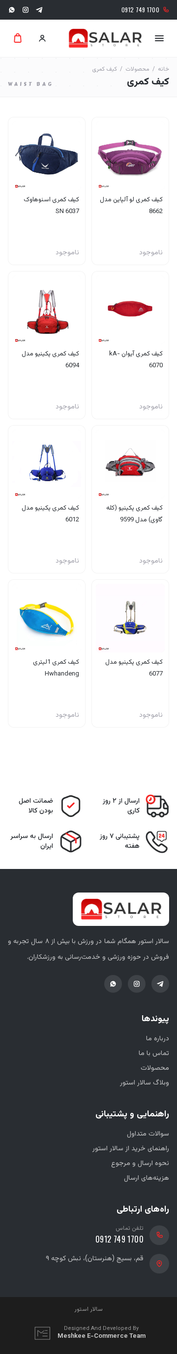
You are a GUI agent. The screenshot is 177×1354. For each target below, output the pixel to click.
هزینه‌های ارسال (146, 1178)
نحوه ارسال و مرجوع (140, 1163)
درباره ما (157, 1038)
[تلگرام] (39, 10)
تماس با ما (154, 1053)
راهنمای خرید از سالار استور (130, 1148)
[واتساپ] (12, 10)
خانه (163, 69)
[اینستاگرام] (26, 10)
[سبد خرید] (18, 38)
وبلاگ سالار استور (144, 1083)
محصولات (137, 69)
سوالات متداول (148, 1134)
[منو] (159, 38)
